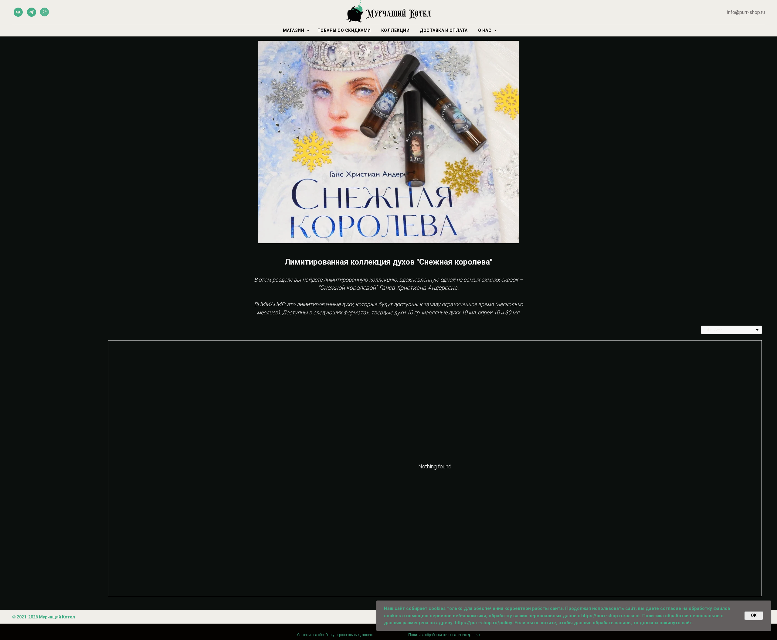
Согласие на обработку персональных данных (335, 635)
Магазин (294, 30)
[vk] (18, 12)
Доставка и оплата (444, 30)
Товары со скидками (344, 30)
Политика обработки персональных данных (444, 635)
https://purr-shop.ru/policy (483, 622)
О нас (485, 30)
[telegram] (31, 12)
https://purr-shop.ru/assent (610, 615)
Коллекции (395, 30)
